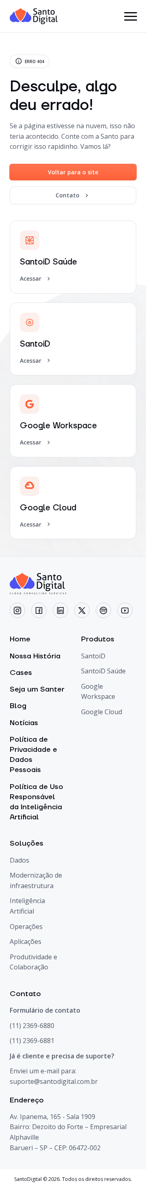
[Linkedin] (60, 610)
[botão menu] (130, 16)
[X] (82, 610)
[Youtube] (125, 610)
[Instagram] (17, 610)
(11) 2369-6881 (32, 1040)
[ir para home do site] (34, 16)
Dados (19, 860)
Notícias (24, 723)
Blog (18, 706)
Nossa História (35, 656)
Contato (67, 195)
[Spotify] (103, 610)
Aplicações (25, 941)
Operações (26, 926)
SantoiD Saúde (103, 670)
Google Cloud (101, 711)
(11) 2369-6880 (32, 1025)
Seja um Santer (37, 689)
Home (20, 639)
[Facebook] (39, 610)
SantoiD (93, 656)
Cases (21, 672)
